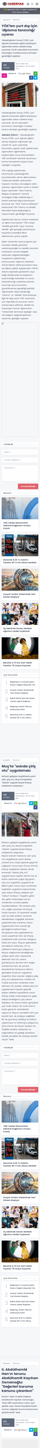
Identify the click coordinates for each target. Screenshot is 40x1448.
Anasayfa (6, 20)
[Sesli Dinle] (4, 75)
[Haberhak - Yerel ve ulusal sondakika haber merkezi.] (13, 4)
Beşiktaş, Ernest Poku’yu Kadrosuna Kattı (20, 11)
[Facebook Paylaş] (31, 78)
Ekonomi (16, 20)
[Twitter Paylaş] (35, 78)
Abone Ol (12, 73)
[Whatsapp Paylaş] (35, 73)
